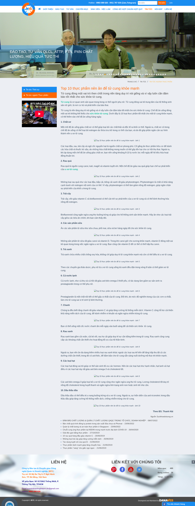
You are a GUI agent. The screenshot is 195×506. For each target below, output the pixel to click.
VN (168, 3)
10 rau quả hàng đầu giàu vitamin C (84, 436)
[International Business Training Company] (28, 9)
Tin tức (143, 82)
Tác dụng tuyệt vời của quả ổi (81, 442)
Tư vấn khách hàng (176, 504)
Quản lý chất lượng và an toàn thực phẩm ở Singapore (91, 427)
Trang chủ (132, 82)
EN (171, 3)
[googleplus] (113, 469)
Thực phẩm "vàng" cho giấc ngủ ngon (84, 448)
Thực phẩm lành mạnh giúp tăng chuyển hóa (87, 445)
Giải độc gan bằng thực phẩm (81, 433)
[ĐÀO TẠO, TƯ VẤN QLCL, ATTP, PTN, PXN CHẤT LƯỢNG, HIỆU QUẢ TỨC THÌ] (97, 45)
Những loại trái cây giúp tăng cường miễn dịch (88, 439)
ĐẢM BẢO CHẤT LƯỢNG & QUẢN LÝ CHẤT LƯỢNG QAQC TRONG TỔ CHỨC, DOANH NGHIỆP (110, 420)
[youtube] (130, 469)
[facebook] (122, 469)
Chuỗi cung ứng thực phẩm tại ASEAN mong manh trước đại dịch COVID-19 (100, 430)
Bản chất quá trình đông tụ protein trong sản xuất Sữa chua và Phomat (98, 424)
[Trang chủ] (39, 9)
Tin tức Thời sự (32, 89)
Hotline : (112, 3)
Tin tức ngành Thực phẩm (160, 82)
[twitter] (139, 469)
